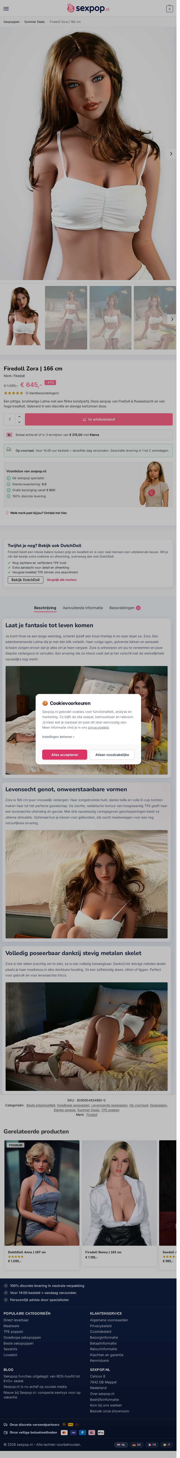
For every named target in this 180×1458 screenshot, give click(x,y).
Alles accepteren (64, 754)
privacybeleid (98, 727)
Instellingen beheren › (58, 736)
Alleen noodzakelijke (112, 754)
